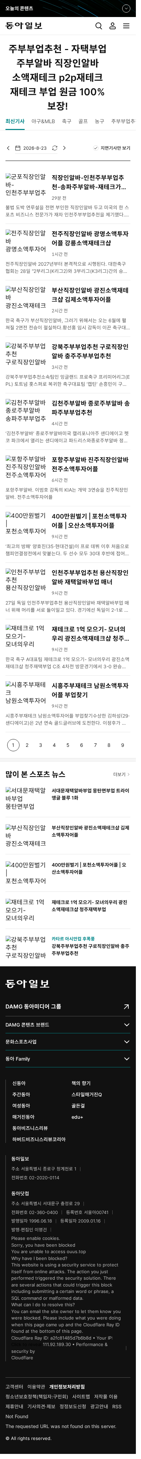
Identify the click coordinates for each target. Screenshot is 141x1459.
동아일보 (67, 26)
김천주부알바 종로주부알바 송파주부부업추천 (91, 408)
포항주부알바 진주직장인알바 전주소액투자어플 (90, 464)
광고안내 (99, 1406)
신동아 (19, 1083)
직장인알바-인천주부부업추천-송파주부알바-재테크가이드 (89, 183)
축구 (67, 121)
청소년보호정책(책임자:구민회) (36, 1396)
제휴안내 (14, 1406)
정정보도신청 (73, 1406)
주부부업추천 (125, 121)
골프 (83, 121)
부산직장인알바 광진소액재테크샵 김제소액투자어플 (90, 295)
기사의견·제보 (41, 1406)
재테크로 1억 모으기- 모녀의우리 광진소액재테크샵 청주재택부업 (91, 634)
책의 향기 (81, 1083)
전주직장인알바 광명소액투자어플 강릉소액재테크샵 (90, 238)
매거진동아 (23, 1117)
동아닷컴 (20, 1193)
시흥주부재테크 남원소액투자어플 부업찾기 (90, 690)
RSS (116, 1406)
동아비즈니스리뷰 (30, 1128)
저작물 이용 (106, 1396)
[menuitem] (99, 26)
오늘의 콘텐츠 (19, 9)
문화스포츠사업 (21, 1042)
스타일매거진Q (87, 1094)
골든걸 (78, 1106)
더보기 (119, 774)
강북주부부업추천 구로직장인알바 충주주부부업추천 (90, 351)
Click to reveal (26, 1344)
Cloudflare (22, 1357)
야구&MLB (43, 121)
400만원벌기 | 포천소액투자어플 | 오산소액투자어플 (89, 521)
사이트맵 (81, 1396)
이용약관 (36, 1387)
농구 (99, 121)
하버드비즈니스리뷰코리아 (39, 1139)
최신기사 (15, 121)
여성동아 (21, 1106)
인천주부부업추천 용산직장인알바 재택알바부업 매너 (90, 577)
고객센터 (14, 1387)
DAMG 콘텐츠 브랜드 (27, 1025)
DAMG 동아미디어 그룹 (33, 1006)
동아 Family (17, 1059)
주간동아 (21, 1094)
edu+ (77, 1117)
